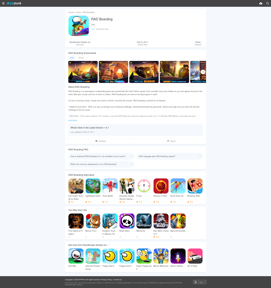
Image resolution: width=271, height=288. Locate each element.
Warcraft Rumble (177, 230)
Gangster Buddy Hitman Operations (126, 197)
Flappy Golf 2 (108, 265)
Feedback (102, 141)
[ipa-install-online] (260, 3)
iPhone (81, 58)
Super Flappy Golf (144, 267)
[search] (267, 3)
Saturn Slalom (176, 265)
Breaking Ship (193, 195)
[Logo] (14, 3)
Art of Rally (192, 265)
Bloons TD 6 (90, 230)
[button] (3, 3)
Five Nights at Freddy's (75, 232)
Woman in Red (160, 195)
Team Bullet (107, 195)
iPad (72, 58)
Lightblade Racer (93, 195)
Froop (139, 195)
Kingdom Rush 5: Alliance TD (108, 232)
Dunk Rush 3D (176, 195)
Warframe (140, 230)
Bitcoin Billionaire (161, 265)
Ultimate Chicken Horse (92, 267)
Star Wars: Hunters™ (161, 232)
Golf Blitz (72, 265)
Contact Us (117, 279)
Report (172, 141)
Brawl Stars (124, 230)
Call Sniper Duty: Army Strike (75, 197)
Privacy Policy (106, 279)
